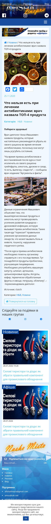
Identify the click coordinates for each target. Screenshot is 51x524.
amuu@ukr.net (11, 495)
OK (45, 462)
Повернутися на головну (21, 301)
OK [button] (26, 518)
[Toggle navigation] (45, 22)
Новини (13, 42)
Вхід (47, 3)
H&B (18, 294)
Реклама (27, 3)
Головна (6, 3)
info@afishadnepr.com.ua (16, 499)
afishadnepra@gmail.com (16, 491)
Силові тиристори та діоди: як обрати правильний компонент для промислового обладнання (23, 375)
